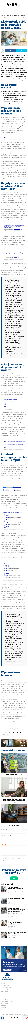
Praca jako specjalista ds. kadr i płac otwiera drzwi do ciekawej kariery (14, 800)
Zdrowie (11, 18)
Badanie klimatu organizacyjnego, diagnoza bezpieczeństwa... (17, 909)
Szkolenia (3, 1005)
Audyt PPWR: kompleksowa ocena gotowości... (17, 933)
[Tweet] (21, 50)
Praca (14, 15)
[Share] (10, 50)
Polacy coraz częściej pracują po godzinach (7, 742)
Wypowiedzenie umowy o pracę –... (16, 899)
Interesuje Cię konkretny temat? (11, 858)
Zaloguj (24, 829)
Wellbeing (22, 15)
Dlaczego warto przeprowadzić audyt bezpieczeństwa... (15, 922)
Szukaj (25, 859)
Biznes (11, 15)
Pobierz (14, 878)
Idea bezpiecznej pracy (14, 774)
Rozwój (18, 15)
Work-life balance (5, 18)
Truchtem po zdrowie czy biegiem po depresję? (22, 743)
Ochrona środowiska (6, 1001)
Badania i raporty (5, 15)
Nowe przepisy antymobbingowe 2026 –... (17, 888)
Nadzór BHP (4, 999)
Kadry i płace (4, 1003)
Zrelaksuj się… (14, 825)
